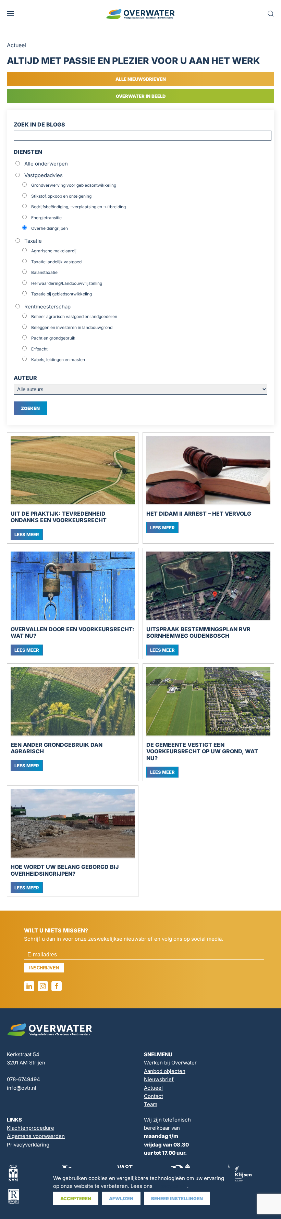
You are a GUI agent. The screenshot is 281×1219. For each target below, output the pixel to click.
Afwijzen (121, 1198)
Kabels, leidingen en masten (58, 359)
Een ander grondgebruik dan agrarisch (56, 748)
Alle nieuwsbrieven (140, 79)
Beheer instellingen (177, 1198)
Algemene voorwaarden (36, 1136)
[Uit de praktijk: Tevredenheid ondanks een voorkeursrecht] (73, 471)
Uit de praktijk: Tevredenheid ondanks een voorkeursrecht (59, 517)
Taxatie (33, 241)
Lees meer (26, 534)
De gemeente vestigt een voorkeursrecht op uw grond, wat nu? (202, 751)
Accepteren (75, 1198)
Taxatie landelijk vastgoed (56, 261)
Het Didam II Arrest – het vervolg (198, 514)
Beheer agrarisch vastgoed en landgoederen (74, 316)
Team (150, 1104)
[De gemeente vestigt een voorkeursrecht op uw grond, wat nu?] (208, 702)
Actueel (153, 1088)
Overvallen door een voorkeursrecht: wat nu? (72, 632)
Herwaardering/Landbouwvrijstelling (66, 283)
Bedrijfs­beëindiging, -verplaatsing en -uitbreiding (78, 206)
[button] (10, 13)
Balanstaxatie (44, 272)
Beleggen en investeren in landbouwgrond (71, 327)
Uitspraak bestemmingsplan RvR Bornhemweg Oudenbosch (198, 632)
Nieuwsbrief (159, 1079)
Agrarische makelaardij (53, 250)
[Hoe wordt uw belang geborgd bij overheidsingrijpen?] (73, 824)
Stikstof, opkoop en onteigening (61, 196)
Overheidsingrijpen (49, 228)
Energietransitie (46, 217)
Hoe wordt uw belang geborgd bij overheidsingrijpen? (65, 870)
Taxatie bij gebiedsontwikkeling (61, 293)
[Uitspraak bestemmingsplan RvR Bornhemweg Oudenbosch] (208, 586)
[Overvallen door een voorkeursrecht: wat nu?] (73, 586)
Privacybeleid (170, 1186)
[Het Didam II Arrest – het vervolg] (208, 471)
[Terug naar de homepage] (140, 13)
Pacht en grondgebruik (53, 338)
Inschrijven (44, 967)
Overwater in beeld (141, 96)
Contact (153, 1096)
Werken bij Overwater (170, 1062)
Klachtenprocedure (30, 1128)
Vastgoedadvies (43, 175)
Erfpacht (39, 349)
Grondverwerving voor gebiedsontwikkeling (73, 185)
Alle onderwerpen (46, 163)
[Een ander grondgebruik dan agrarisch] (73, 702)
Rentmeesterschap (47, 306)
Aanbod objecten (164, 1071)
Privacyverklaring (28, 1144)
